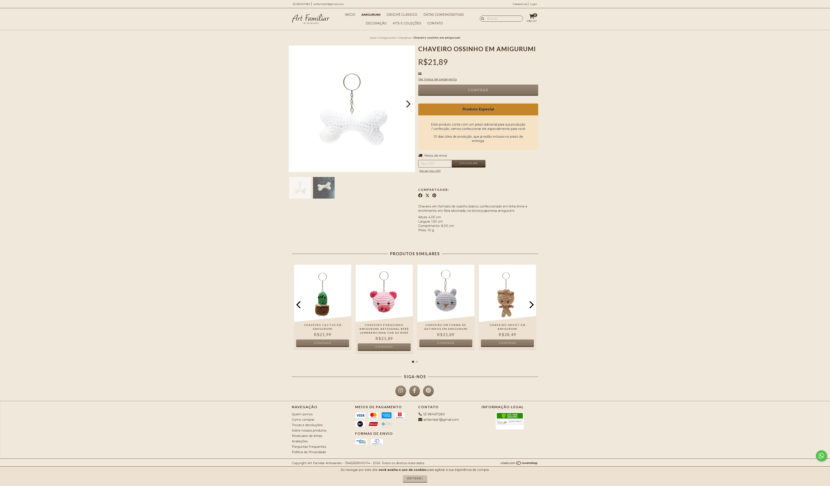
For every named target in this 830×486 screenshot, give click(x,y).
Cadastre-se (519, 4)
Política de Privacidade (309, 452)
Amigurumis (387, 37)
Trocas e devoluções (307, 425)
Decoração (376, 23)
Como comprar (303, 420)
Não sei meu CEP (430, 170)
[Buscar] (482, 18)
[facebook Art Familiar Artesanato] (414, 391)
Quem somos (302, 414)
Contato (435, 23)
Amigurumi (370, 15)
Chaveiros (404, 37)
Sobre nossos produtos (309, 430)
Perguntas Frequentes (309, 447)
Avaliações (300, 441)
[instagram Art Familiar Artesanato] (400, 391)
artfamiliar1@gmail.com (328, 4)
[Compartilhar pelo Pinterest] (434, 195)
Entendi (415, 478)
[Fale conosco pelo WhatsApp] (821, 455)
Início (350, 15)
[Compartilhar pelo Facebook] (420, 195)
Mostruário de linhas (307, 436)
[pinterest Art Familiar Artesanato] (428, 391)
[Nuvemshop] (519, 464)
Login (533, 4)
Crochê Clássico (401, 15)
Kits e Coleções (407, 23)
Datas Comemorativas (443, 15)
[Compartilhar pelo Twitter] (427, 195)
